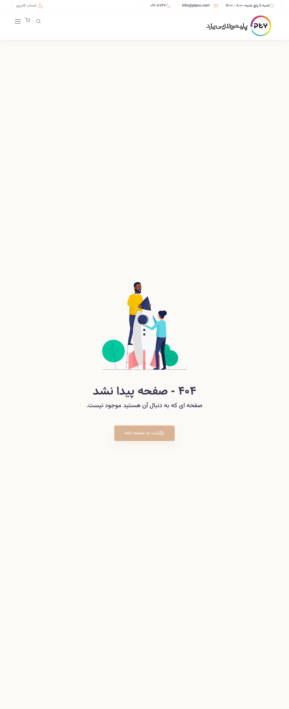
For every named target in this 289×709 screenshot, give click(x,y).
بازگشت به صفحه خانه (144, 433)
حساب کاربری (26, 5)
